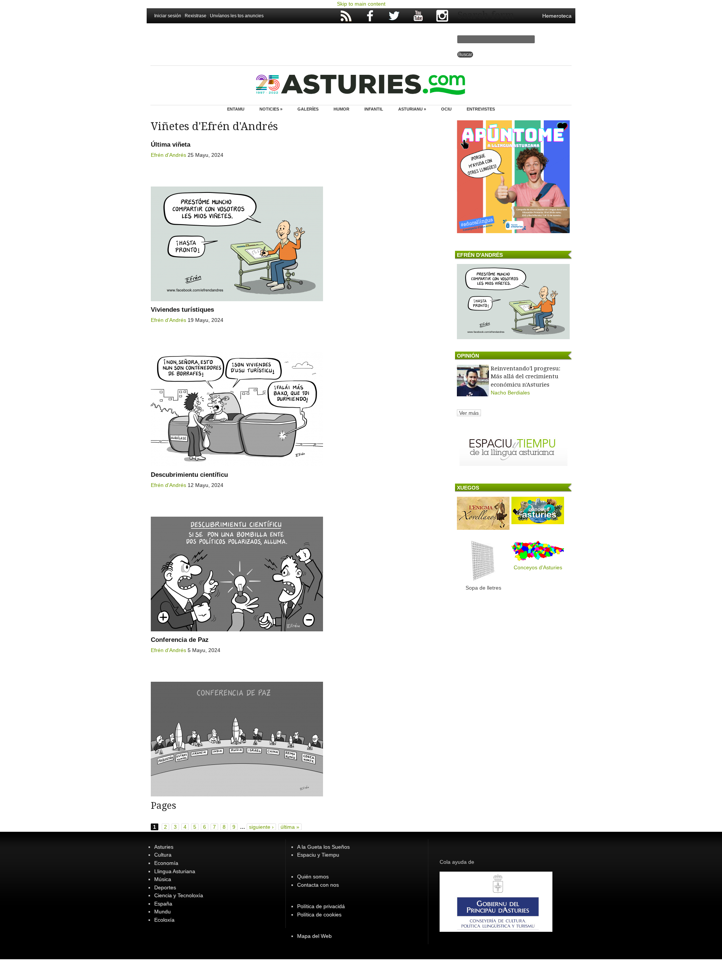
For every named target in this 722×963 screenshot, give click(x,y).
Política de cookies (319, 914)
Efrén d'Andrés (168, 155)
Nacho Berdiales (510, 393)
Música (162, 879)
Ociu (446, 109)
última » (290, 827)
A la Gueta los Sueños (323, 847)
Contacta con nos (318, 885)
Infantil (373, 109)
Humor (341, 109)
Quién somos (313, 877)
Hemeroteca (557, 16)
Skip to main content (361, 4)
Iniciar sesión (167, 15)
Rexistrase (195, 15)
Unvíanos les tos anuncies (237, 15)
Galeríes (308, 109)
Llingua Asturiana (174, 871)
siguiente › (261, 827)
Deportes (165, 887)
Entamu (235, 109)
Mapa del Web (314, 936)
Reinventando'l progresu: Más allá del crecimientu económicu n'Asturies (525, 376)
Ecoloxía (164, 920)
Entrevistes (481, 109)
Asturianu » (412, 109)
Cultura (162, 855)
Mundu (162, 911)
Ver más (469, 413)
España (163, 904)
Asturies (163, 847)
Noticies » (270, 109)
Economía (166, 863)
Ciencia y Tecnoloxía (178, 895)
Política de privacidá (321, 906)
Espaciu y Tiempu (318, 855)
